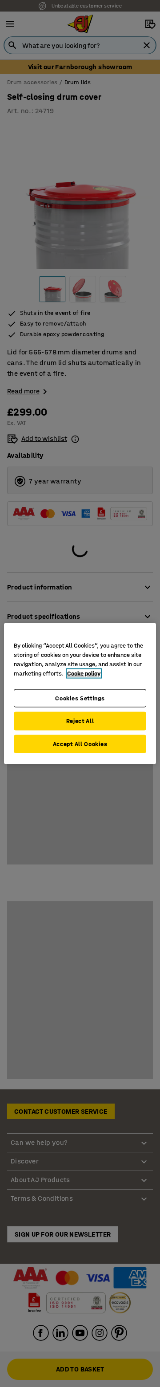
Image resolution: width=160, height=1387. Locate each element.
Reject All (80, 721)
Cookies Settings (79, 698)
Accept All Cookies (80, 743)
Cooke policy (83, 673)
